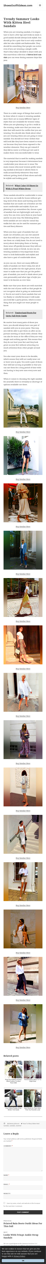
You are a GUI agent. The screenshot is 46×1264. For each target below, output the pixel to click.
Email (7, 1184)
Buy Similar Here (23, 107)
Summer (18, 1126)
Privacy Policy (19, 1256)
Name (6, 1175)
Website (7, 1194)
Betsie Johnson (14, 1124)
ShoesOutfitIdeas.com (18, 5)
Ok (23, 1261)
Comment (8, 1146)
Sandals (12, 1126)
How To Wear (27, 1124)
